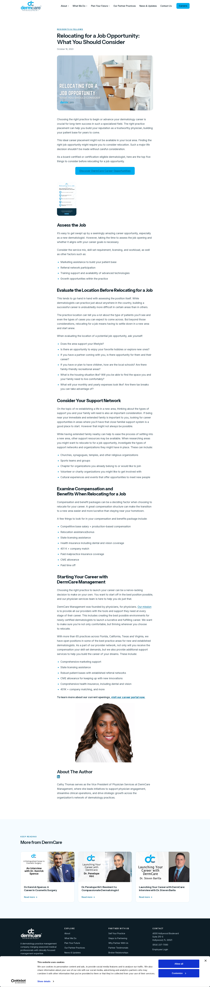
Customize (177, 973)
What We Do (79, 6)
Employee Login (160, 949)
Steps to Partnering (117, 938)
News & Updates (148, 6)
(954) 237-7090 (160, 944)
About (64, 6)
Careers (183, 6)
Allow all (179, 964)
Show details (43, 981)
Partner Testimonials (118, 947)
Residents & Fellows (70, 29)
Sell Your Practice (116, 933)
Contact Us (166, 6)
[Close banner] (206, 961)
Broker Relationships (118, 952)
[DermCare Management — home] (31, 6)
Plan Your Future (99, 6)
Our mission (144, 606)
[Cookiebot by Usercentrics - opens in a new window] (18, 981)
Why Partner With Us (118, 943)
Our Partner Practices (124, 6)
